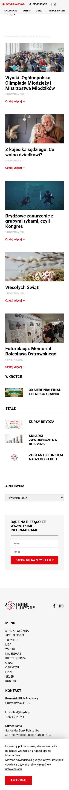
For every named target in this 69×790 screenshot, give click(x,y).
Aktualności (14, 635)
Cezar (39, 10)
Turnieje (11, 640)
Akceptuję (18, 780)
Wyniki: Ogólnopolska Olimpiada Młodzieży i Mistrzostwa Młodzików (30, 83)
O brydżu (12, 667)
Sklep (9, 676)
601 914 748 (16, 716)
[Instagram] (54, 4)
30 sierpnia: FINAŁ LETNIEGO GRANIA (45, 392)
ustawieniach (13, 769)
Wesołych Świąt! (22, 287)
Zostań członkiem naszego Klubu (46, 457)
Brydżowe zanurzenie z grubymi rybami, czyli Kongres (29, 221)
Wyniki (27, 10)
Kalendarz (10, 10)
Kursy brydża (41, 422)
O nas (9, 663)
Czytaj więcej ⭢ (15, 101)
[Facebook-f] (51, 4)
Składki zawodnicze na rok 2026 (43, 440)
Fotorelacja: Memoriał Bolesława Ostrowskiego (30, 351)
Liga (8, 644)
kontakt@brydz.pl (19, 712)
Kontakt (11, 681)
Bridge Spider (57, 10)
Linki (8, 672)
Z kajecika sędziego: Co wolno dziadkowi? (29, 152)
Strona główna (12, 36)
